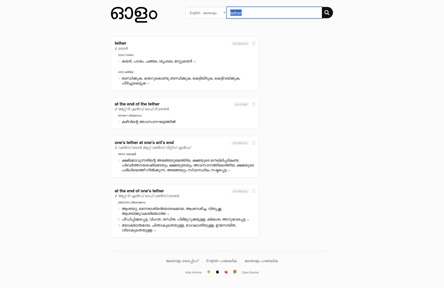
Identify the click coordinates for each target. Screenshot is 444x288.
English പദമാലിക (222, 260)
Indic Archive (193, 272)
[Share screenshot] (253, 43)
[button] (194, 61)
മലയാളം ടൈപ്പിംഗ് (182, 260)
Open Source (250, 272)
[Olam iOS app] (217, 272)
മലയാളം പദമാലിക (261, 260)
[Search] (327, 12)
